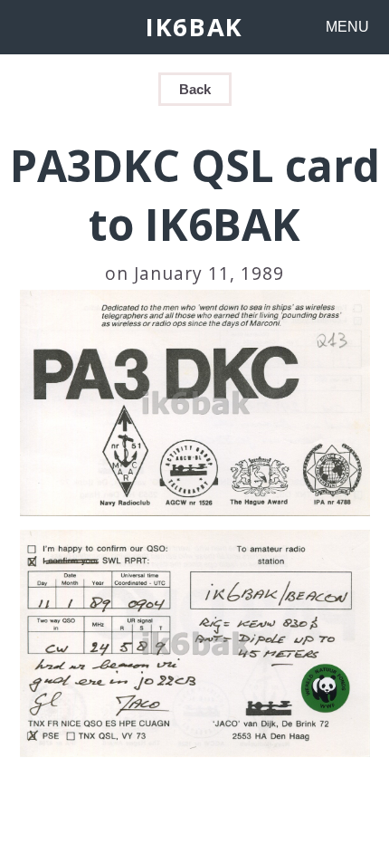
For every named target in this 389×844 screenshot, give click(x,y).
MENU (347, 26)
